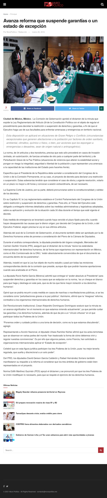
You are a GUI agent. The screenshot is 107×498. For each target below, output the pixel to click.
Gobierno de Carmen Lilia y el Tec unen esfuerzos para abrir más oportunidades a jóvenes (55, 435)
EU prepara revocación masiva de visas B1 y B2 (36, 402)
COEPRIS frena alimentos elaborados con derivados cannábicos (43, 424)
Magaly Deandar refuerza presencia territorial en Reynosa (40, 392)
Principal (13, 14)
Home (5, 14)
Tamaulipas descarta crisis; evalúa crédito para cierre (39, 413)
